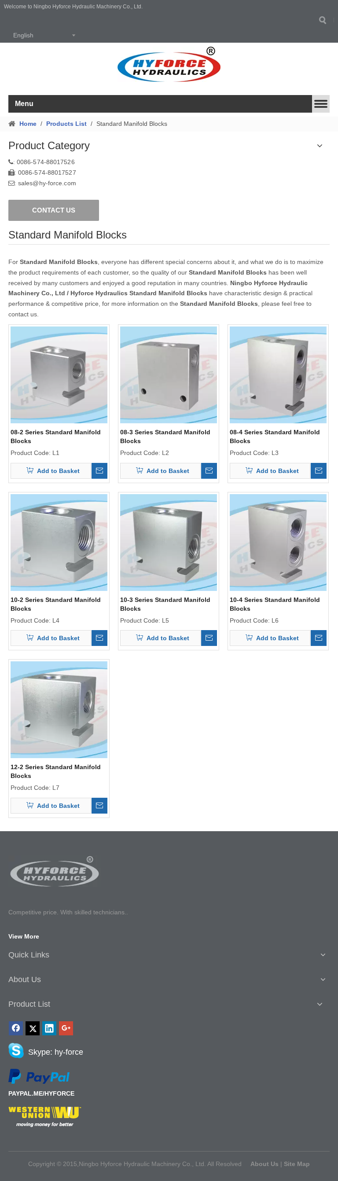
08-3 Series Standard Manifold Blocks (165, 436)
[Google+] (66, 1028)
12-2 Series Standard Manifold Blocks (56, 771)
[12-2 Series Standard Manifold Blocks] (59, 709)
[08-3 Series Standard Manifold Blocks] (168, 374)
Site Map (297, 1163)
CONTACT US (53, 210)
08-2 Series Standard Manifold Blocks (56, 436)
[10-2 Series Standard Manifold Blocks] (59, 541)
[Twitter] (33, 1028)
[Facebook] (16, 1028)
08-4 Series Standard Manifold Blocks (275, 436)
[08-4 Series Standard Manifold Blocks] (278, 374)
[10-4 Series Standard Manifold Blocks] (278, 541)
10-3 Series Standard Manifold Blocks (165, 604)
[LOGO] (169, 64)
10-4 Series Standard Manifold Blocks (275, 604)
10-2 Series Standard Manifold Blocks (56, 604)
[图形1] (54, 871)
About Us (264, 1163)
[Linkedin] (49, 1028)
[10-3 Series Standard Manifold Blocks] (168, 541)
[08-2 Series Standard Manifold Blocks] (59, 374)
